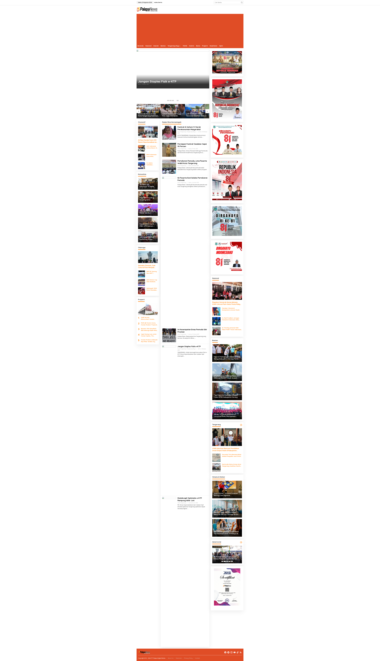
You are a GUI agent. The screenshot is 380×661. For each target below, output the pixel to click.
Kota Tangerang (182, 131)
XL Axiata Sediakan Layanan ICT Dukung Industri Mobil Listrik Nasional (151, 164)
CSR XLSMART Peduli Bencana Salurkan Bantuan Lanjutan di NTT (172, 115)
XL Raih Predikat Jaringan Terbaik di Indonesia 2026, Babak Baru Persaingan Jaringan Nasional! (230, 319)
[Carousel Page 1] (168, 100)
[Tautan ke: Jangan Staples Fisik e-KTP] (169, 419)
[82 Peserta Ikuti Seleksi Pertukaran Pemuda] (205, 186)
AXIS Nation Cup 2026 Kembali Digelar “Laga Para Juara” (151, 281)
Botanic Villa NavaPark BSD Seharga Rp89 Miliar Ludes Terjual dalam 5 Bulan (149, 329)
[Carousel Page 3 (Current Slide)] (227, 561)
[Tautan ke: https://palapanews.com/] (241, 425)
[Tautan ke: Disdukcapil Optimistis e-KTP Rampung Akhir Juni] (169, 571)
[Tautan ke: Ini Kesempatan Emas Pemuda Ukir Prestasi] (173, 74)
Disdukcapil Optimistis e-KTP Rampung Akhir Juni (190, 499)
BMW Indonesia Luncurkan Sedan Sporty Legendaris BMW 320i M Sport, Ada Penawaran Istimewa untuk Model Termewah (152, 155)
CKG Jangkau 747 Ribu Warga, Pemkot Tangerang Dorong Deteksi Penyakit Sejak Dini (225, 558)
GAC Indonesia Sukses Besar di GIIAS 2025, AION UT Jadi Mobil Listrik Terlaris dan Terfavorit (151, 147)
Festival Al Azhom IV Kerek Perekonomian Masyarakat (189, 128)
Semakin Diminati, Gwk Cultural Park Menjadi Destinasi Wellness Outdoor (146, 266)
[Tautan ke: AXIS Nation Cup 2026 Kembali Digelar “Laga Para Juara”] (141, 282)
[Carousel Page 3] (173, 100)
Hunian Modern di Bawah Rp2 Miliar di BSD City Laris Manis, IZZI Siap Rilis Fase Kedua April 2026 (149, 340)
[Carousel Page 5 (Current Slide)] (178, 100)
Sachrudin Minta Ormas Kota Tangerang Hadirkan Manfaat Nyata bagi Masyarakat (232, 465)
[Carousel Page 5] (232, 561)
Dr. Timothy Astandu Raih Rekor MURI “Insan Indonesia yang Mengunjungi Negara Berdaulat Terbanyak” (231, 328)
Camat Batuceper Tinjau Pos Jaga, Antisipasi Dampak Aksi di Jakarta (147, 115)
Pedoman (179, 658)
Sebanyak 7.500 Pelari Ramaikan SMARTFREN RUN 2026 (151, 289)
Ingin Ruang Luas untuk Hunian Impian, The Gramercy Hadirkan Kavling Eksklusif (148, 335)
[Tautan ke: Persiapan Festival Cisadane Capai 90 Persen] (169, 150)
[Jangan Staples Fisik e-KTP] (184, 356)
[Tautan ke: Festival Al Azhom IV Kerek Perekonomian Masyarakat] (169, 133)
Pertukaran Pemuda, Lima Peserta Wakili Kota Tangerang (192, 162)
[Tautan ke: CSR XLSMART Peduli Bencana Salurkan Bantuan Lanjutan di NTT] (173, 111)
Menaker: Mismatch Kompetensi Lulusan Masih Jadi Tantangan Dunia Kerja (231, 309)
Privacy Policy (188, 658)
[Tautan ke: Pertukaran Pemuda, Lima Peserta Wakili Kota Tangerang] (169, 167)
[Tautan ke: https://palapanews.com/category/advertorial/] (241, 542)
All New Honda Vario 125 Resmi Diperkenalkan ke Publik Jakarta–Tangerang (147, 141)
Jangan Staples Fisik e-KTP (189, 346)
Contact (197, 658)
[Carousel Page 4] (175, 100)
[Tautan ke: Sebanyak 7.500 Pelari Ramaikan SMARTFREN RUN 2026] (141, 291)
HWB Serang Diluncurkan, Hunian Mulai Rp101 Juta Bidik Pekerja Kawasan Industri (148, 318)
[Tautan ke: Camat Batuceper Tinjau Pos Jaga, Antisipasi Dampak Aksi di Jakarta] (149, 111)
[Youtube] (234, 652)
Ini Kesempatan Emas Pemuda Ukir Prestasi (169, 91)
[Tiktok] (237, 652)
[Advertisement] (190, 29)
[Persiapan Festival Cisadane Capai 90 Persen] (203, 152)
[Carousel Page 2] (170, 100)
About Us (170, 658)
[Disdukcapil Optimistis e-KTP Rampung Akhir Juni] (187, 508)
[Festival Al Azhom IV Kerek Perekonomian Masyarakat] (202, 137)
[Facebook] (225, 652)
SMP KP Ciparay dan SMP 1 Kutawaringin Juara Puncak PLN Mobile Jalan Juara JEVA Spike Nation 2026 (151, 272)
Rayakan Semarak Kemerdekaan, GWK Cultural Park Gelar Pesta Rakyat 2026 (227, 303)
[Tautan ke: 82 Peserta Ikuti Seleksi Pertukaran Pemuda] (169, 251)
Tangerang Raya (191, 131)
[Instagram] (231, 652)
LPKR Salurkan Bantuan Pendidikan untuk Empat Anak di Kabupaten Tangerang (196, 115)
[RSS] (240, 652)
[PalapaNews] (147, 9)
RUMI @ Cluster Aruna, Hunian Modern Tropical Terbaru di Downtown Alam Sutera (149, 324)
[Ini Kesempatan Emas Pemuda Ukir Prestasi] (195, 338)
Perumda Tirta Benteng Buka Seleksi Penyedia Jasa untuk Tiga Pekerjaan (231, 455)
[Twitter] (228, 652)
